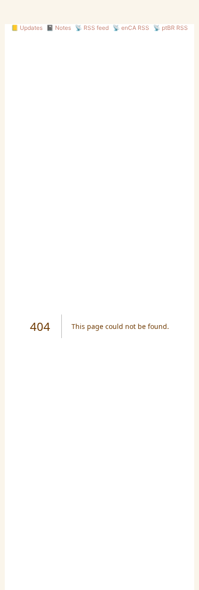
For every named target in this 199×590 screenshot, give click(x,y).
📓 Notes (58, 27)
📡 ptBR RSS (170, 27)
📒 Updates (27, 27)
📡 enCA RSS (131, 27)
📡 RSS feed (92, 27)
